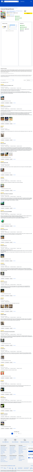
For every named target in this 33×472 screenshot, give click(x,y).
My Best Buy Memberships (13, 456)
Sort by (25, 80)
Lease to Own (2, 459)
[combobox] (29, 80)
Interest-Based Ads (10, 468)
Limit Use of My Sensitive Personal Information (26, 468)
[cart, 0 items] (31, 1)
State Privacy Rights (12, 468)
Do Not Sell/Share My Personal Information (20, 468)
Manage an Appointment (13, 450)
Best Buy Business (21, 452)
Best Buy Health (20, 450)
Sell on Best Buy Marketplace (22, 446)
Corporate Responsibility (22, 459)
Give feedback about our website (11, 465)
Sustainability (20, 460)
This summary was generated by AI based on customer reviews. (7, 73)
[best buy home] (2, 1)
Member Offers (11, 459)
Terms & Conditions (5, 468)
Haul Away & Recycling (12, 452)
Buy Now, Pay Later (3, 460)
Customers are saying (4, 68)
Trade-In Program (3, 452)
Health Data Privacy (15, 468)
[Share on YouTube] (29, 457)
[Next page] (21, 433)
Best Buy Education (21, 451)
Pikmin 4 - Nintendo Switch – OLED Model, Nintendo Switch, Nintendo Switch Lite (14, 11)
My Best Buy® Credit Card (4, 456)
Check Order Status (3, 446)
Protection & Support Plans (13, 451)
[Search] (13, 80)
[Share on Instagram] (30, 457)
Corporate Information (21, 456)
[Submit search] (18, 1)
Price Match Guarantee (3, 450)
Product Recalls (2, 451)
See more (2, 94)
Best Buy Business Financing (4, 461)
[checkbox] (17, 16)
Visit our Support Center (13, 446)
